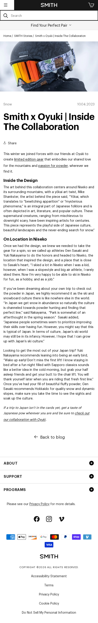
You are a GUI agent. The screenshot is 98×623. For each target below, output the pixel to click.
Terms (49, 585)
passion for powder (53, 165)
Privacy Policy (39, 503)
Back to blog (52, 437)
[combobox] (49, 15)
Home (7, 36)
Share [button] (12, 143)
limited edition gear (29, 159)
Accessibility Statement (49, 576)
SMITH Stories (23, 36)
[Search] (5, 15)
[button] (6, 5)
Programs (15, 489)
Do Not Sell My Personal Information (49, 612)
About (11, 462)
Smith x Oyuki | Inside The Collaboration (60, 36)
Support (13, 476)
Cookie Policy (49, 603)
